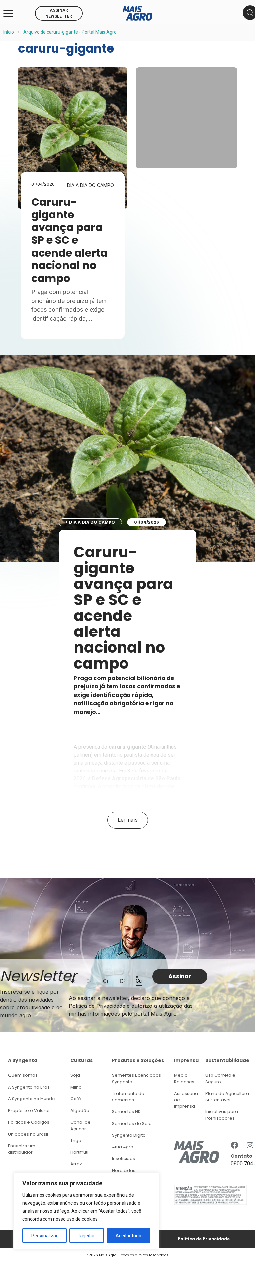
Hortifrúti (79, 1152)
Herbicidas (123, 1170)
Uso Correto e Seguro (220, 1078)
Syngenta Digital (129, 1135)
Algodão (79, 1110)
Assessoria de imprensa (186, 1099)
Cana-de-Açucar (81, 1125)
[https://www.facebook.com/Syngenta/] (234, 1146)
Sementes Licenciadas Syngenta (136, 1078)
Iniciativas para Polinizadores (221, 1114)
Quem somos (23, 1075)
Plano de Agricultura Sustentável (227, 1096)
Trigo (75, 1140)
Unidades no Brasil (28, 1134)
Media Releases (184, 1078)
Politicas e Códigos (28, 1122)
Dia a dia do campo (90, 185)
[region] (86, 1211)
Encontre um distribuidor (21, 1149)
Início (8, 32)
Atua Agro (122, 1147)
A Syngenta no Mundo (31, 1099)
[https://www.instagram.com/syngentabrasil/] (250, 1146)
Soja (75, 1075)
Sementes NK (126, 1111)
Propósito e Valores (29, 1110)
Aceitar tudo (128, 1235)
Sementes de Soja (132, 1123)
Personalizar (44, 1235)
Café (75, 1099)
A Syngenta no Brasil (30, 1087)
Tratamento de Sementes (128, 1096)
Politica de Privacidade (204, 1238)
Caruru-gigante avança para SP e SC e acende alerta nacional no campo (69, 239)
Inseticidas (123, 1158)
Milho (76, 1087)
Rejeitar (87, 1235)
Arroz (76, 1164)
